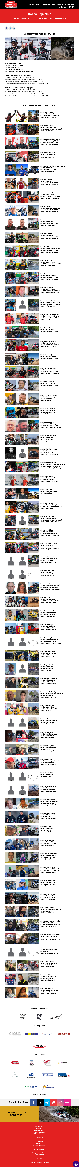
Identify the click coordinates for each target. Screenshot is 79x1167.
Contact (60, 4)
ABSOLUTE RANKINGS (28, 18)
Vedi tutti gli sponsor (39, 1094)
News (37, 4)
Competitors (45, 4)
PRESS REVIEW (60, 18)
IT (70, 7)
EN (73, 7)
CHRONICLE (42, 18)
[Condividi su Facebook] (6, 29)
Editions (31, 4)
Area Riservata (39, 1155)
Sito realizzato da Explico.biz (39, 1162)
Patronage (39, 1137)
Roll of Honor (69, 4)
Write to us (39, 1143)
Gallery (53, 4)
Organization (39, 1128)
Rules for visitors (39, 1132)
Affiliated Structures (39, 1134)
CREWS (50, 18)
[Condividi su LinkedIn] (14, 29)
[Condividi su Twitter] (10, 29)
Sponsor (39, 1136)
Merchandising (63, 7)
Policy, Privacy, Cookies (39, 1153)
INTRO (16, 18)
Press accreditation (39, 1145)
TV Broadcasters (39, 1130)
